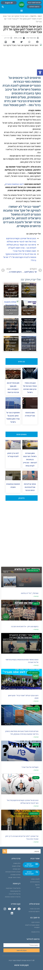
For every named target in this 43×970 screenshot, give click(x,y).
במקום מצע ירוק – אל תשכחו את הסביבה (24, 626)
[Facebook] (19, 909)
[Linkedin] (12, 913)
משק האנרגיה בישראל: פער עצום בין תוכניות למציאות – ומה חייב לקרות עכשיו (30, 459)
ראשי (40, 16)
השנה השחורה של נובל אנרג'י (24, 251)
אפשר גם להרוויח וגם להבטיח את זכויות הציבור (30, 487)
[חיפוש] (4, 851)
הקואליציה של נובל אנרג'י (30, 767)
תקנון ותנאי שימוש (21, 965)
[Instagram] (5, 909)
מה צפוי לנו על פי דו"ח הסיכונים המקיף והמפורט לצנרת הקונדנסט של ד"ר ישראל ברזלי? (19, 257)
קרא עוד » (35, 596)
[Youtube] (9, 909)
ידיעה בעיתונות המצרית (14, 184)
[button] (40, 72)
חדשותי (33, 16)
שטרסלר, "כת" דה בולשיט (29, 593)
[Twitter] (14, 909)
